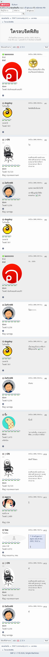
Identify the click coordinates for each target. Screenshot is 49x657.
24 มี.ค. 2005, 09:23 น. (35, 378)
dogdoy (8, 103)
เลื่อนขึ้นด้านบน (6, 641)
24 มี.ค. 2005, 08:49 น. (35, 139)
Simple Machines (32, 653)
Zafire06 (9, 182)
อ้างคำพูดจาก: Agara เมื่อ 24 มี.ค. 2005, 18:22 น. (36, 538)
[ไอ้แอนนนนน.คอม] (3, 95)
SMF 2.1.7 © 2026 (17, 653)
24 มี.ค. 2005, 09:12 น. (35, 256)
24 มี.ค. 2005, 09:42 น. (35, 414)
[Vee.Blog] (3, 552)
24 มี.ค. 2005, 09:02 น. (35, 219)
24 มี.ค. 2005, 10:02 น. (35, 454)
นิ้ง (6, 414)
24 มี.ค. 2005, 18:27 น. (35, 530)
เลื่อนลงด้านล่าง (6, 47)
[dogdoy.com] (3, 132)
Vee (6, 530)
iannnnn (9, 54)
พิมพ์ (46, 47)
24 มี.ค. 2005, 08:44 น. (35, 103)
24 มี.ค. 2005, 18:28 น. (35, 563)
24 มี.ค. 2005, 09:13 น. (35, 305)
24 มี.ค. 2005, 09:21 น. (35, 341)
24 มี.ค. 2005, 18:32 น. (35, 606)
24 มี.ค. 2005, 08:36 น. (35, 54)
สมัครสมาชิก (41, 8)
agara (8, 496)
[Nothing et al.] (3, 209)
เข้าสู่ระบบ (28, 8)
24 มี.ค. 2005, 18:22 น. (35, 497)
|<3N (7, 139)
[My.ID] (3, 446)
